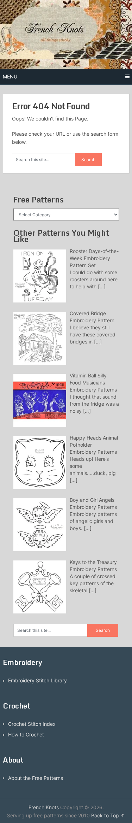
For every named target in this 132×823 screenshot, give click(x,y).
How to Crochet (26, 734)
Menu (10, 77)
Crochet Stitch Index (32, 724)
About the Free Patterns (35, 778)
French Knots (44, 807)
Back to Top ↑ (108, 815)
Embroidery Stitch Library (37, 680)
